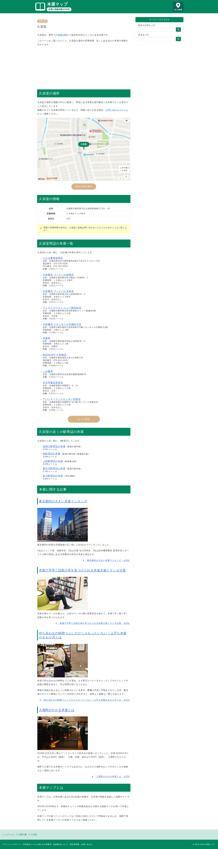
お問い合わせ (86, 844)
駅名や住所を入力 (146, 25)
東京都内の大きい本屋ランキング (63, 501)
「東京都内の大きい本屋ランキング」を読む (107, 560)
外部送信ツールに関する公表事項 (37, 844)
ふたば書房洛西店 (53, 258)
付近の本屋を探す (83, 186)
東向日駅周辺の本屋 (54, 468)
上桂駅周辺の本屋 (53, 461)
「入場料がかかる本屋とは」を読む (112, 776)
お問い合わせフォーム (116, 110)
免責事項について (60, 844)
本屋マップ (57, 4)
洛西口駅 (42, 21)
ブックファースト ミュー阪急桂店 (62, 307)
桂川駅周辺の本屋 (53, 476)
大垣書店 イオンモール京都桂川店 (62, 324)
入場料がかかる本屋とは (56, 710)
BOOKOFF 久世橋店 (54, 354)
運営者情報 (74, 844)
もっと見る (84, 419)
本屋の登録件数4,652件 (59, 9)
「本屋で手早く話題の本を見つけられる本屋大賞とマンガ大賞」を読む (94, 623)
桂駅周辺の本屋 (51, 453)
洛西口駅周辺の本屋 (54, 446)
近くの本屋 (178, 10)
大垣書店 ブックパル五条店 (58, 291)
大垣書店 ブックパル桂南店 (58, 274)
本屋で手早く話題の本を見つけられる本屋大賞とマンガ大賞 (82, 570)
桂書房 (46, 338)
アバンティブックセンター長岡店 (62, 399)
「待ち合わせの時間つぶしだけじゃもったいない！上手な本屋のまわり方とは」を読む (86, 700)
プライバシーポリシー (12, 844)
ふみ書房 (48, 371)
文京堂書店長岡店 (53, 382)
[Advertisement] (83, 66)
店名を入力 (143, 35)
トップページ (9, 834)
